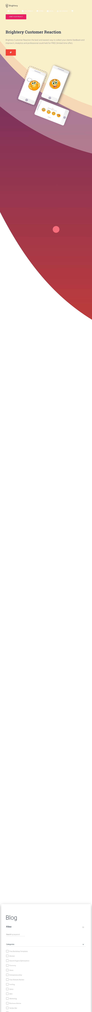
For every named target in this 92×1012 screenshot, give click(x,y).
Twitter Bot (13, 1008)
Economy (12, 965)
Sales (11, 989)
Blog (50, 11)
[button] (45, 944)
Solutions (27, 11)
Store (39, 11)
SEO (10, 994)
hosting (12, 984)
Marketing (13, 999)
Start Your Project (16, 17)
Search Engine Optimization (19, 961)
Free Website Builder (16, 980)
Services (12, 11)
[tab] (46, 943)
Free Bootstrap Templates (18, 951)
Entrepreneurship (15, 975)
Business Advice (15, 1003)
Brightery (13, 5)
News (11, 970)
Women (12, 956)
